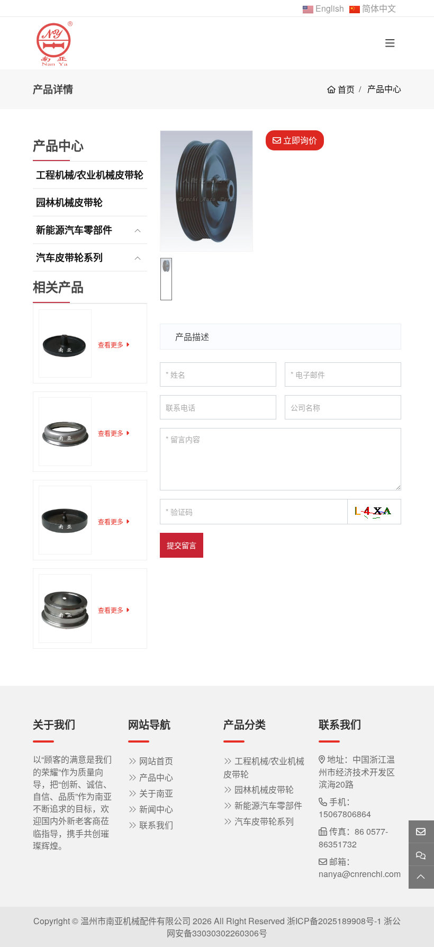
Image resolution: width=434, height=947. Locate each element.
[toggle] (390, 43)
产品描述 (192, 336)
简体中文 (379, 8)
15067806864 (345, 814)
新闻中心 (156, 809)
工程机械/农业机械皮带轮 (89, 175)
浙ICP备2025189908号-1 (334, 921)
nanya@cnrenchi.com (360, 874)
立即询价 (299, 140)
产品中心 (156, 777)
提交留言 (181, 545)
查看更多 (110, 344)
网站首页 (156, 761)
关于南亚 (156, 793)
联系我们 (156, 825)
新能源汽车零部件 (74, 230)
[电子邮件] (421, 831)
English (329, 8)
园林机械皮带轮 (69, 202)
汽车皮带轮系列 (69, 257)
